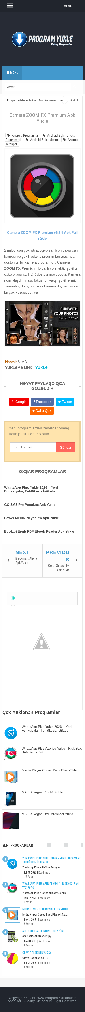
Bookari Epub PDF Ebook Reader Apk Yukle (39, 531)
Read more (44, 872)
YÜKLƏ (41, 368)
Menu (14, 73)
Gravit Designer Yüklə (36, 952)
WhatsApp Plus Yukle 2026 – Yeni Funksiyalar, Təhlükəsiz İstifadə (31, 489)
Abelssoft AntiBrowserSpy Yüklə (43, 931)
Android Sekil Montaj (43, 140)
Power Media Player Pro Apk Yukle (31, 518)
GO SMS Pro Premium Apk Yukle (29, 504)
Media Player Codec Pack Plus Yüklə (49, 770)
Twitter (66, 402)
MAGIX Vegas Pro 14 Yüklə (42, 792)
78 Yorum (29, 876)
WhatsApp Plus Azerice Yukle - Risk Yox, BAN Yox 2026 (50, 885)
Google (20, 402)
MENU (68, 6)
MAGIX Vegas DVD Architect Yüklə (47, 814)
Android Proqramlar (24, 135)
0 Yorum (28, 923)
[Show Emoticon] (13, 598)
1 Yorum (28, 902)
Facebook (43, 402)
